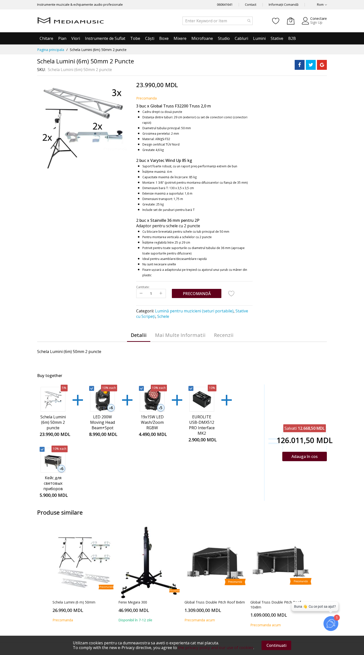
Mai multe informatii (180, 335)
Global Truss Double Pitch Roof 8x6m (214, 602)
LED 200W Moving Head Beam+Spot (102, 422)
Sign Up (316, 22)
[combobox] (217, 21)
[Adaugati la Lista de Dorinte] (231, 293)
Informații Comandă (283, 4)
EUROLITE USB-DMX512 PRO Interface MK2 (202, 425)
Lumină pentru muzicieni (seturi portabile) (194, 311)
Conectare (318, 18)
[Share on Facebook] (300, 65)
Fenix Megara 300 (132, 602)
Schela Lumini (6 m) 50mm (73, 602)
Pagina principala (50, 49)
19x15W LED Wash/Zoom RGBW (152, 422)
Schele (163, 316)
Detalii (139, 335)
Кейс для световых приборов (53, 483)
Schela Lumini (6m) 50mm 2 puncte (53, 422)
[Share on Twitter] (311, 65)
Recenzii (224, 335)
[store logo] (70, 21)
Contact (250, 4)
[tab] (138, 335)
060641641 (225, 4)
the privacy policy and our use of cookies (215, 647)
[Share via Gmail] (322, 65)
